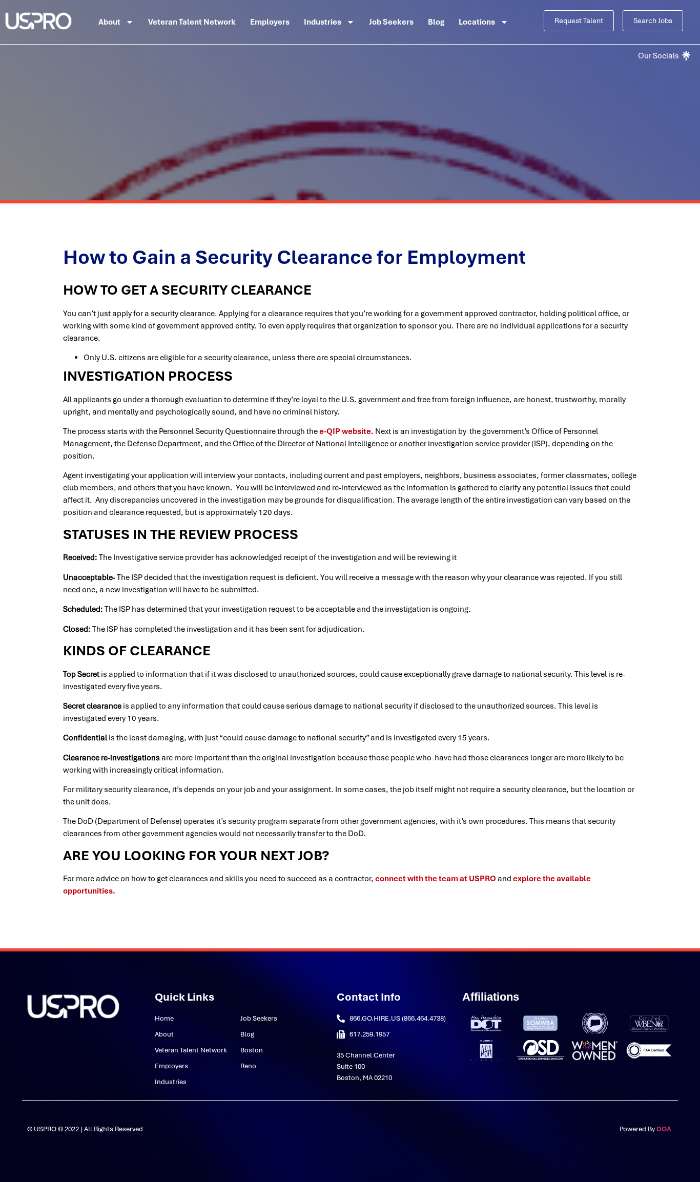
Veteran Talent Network (192, 22)
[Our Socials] (663, 56)
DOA (664, 1129)
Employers (270, 22)
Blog (436, 22)
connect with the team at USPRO (435, 879)
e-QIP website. (346, 431)
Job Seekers (391, 22)
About (109, 22)
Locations (477, 22)
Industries (322, 22)
